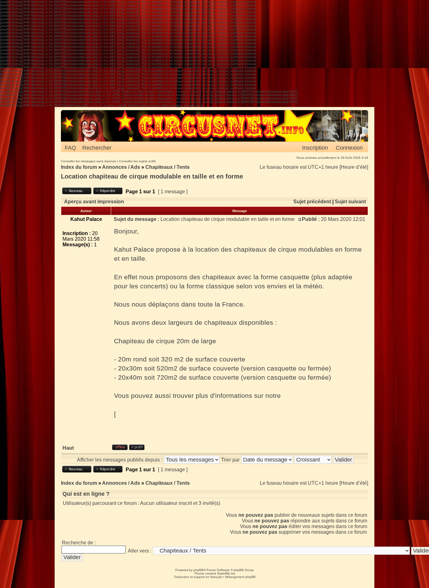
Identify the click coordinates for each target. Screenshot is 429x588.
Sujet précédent (312, 201)
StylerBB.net (226, 573)
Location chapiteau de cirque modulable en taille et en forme (152, 176)
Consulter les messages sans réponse (88, 161)
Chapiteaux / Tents (167, 167)
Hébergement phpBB (240, 577)
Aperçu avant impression (94, 201)
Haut (68, 448)
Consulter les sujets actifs (137, 161)
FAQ (70, 148)
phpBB (198, 570)
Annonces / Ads (121, 167)
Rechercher (96, 148)
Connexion (349, 148)
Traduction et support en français (198, 577)
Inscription (315, 148)
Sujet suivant (350, 201)
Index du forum (79, 167)
